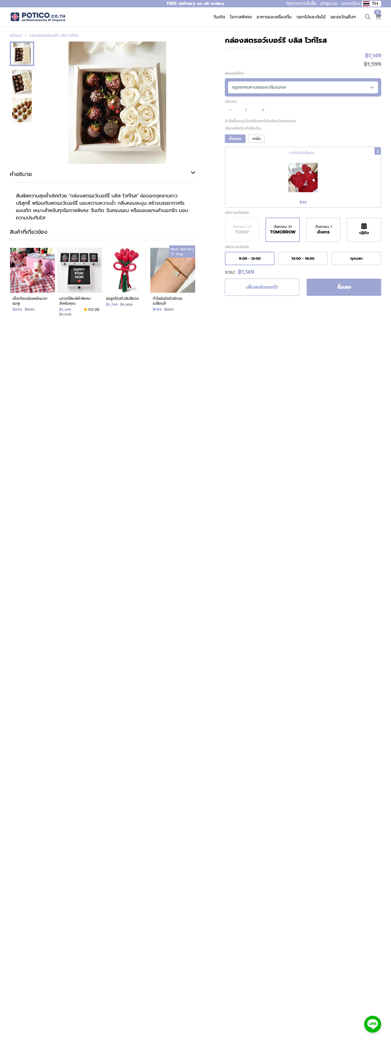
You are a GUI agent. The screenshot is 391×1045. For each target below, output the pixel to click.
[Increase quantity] (263, 110)
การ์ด (256, 138)
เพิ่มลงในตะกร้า (262, 287)
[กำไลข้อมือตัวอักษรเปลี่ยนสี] (172, 283)
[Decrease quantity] (230, 110)
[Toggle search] (368, 17)
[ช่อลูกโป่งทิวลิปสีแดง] (126, 283)
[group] (303, 177)
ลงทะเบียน (350, 3)
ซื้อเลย (344, 287)
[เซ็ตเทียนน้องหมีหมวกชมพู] (32, 283)
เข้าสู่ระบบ (329, 3)
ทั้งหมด (235, 138)
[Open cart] (378, 17)
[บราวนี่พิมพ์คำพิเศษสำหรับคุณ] (79, 283)
